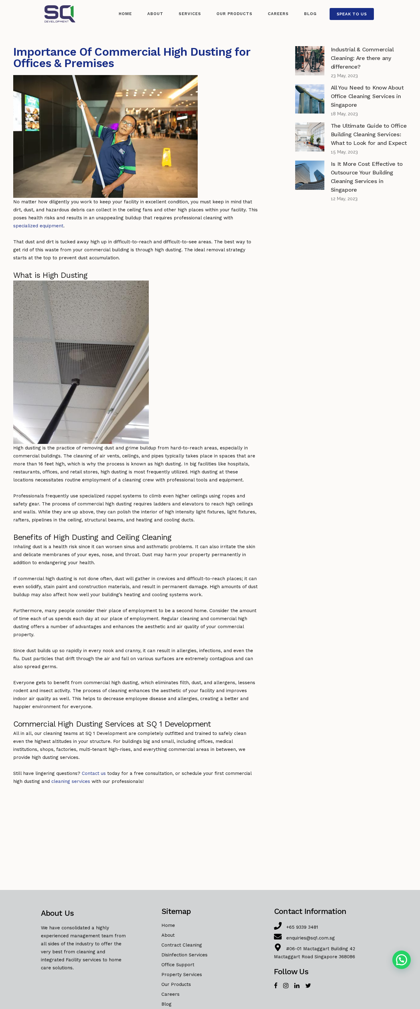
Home (168, 925)
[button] (401, 960)
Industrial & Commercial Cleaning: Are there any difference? (362, 58)
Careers (170, 994)
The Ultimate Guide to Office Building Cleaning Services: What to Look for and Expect (369, 134)
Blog (166, 1004)
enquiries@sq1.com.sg (310, 938)
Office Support (177, 964)
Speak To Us (352, 14)
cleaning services (70, 781)
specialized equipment (38, 226)
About (168, 935)
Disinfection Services (184, 955)
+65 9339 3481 (302, 927)
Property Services (181, 974)
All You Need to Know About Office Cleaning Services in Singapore (367, 96)
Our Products (176, 984)
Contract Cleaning (181, 945)
